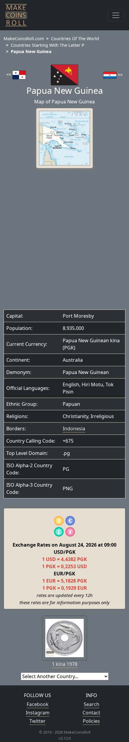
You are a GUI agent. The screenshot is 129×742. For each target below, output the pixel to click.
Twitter (37, 721)
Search (91, 704)
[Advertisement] (64, 240)
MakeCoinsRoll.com (24, 38)
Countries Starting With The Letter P (47, 45)
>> (120, 75)
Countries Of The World (75, 38)
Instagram (38, 712)
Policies (91, 721)
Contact (91, 712)
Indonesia (74, 428)
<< (9, 74)
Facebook (38, 704)
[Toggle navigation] (115, 15)
